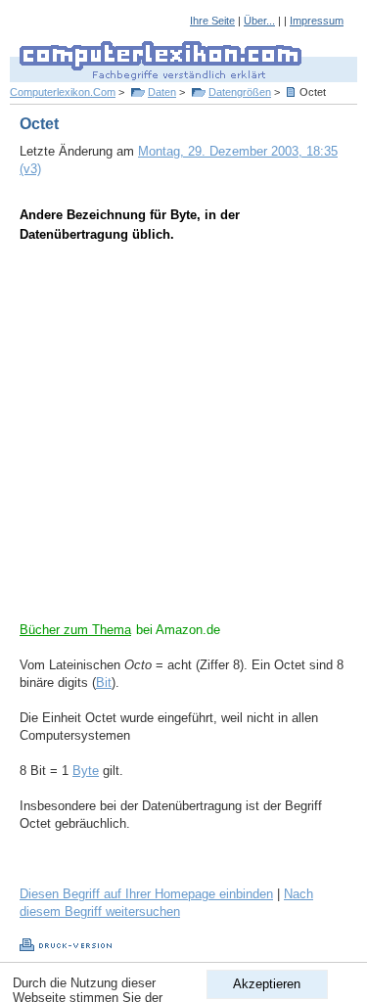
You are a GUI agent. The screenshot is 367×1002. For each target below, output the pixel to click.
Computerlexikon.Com (62, 92)
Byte (85, 770)
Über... (259, 20)
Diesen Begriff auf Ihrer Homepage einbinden (146, 894)
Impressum (317, 20)
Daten (162, 92)
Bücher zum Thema (75, 629)
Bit (104, 682)
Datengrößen (239, 92)
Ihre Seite (212, 20)
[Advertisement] (183, 437)
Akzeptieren (266, 984)
